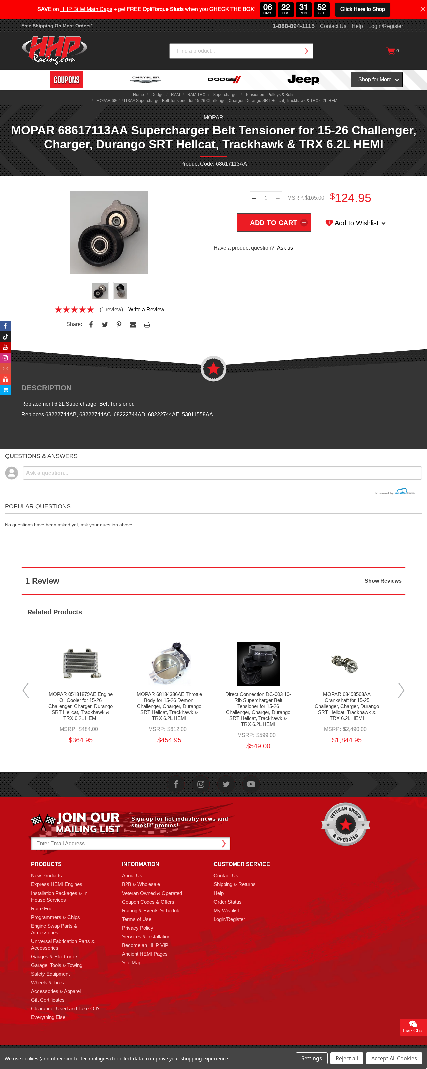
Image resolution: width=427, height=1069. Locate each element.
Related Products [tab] (54, 612)
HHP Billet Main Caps (86, 9)
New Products (46, 875)
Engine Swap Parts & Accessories (54, 929)
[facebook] (176, 784)
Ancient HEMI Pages (145, 954)
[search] (306, 51)
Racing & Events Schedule (151, 910)
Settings (311, 1058)
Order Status (228, 902)
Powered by (385, 493)
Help (357, 26)
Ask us (285, 248)
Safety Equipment (50, 974)
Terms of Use (136, 919)
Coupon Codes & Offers (148, 902)
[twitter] (226, 784)
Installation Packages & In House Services (59, 896)
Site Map (131, 962)
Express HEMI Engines (56, 884)
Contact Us (333, 26)
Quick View (80, 654)
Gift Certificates (48, 1000)
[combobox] (241, 51)
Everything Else (48, 1017)
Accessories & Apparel (56, 991)
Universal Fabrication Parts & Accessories (63, 944)
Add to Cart (80, 672)
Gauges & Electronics (55, 956)
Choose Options (258, 672)
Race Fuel (42, 908)
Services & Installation (146, 936)
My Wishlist (226, 910)
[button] (426, 1065)
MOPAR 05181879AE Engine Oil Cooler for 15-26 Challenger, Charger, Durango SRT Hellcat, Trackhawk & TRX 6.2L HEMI (80, 706)
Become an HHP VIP (145, 945)
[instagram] (201, 784)
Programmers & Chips (55, 917)
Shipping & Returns (235, 884)
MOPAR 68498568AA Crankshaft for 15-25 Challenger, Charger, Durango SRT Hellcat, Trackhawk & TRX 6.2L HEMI (347, 706)
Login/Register (385, 26)
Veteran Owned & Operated (152, 893)
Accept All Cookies (394, 1058)
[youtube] (251, 784)
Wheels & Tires (47, 982)
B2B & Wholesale (141, 884)
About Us (132, 875)
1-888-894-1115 (294, 26)
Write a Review (146, 309)
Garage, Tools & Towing (56, 965)
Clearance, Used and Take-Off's (66, 1008)
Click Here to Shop (362, 9)
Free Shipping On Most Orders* (56, 25)
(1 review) (111, 309)
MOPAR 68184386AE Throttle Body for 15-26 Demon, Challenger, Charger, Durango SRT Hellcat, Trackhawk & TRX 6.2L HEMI (169, 706)
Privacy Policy (137, 928)
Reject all (347, 1058)
